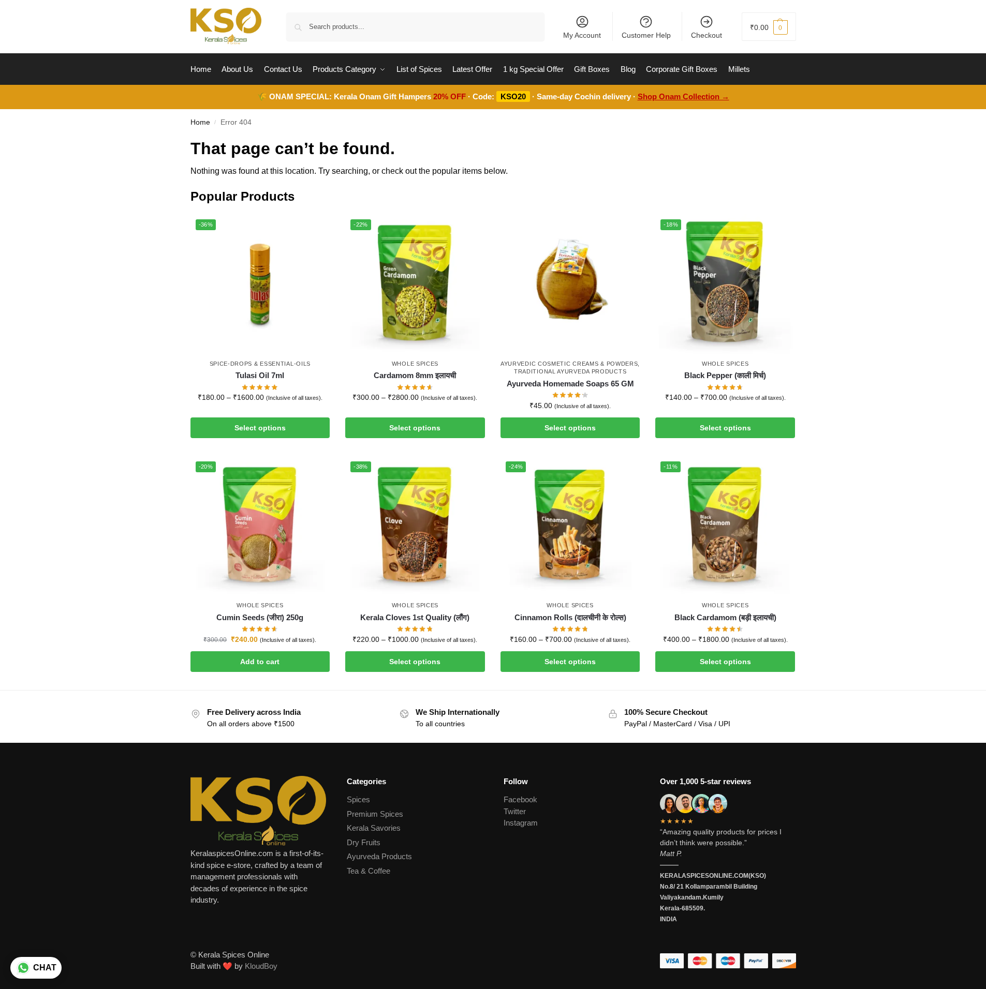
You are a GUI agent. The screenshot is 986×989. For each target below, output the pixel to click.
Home (200, 122)
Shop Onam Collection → (683, 96)
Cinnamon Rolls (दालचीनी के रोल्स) (570, 617)
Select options (260, 428)
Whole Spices (415, 364)
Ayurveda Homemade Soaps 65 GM (570, 383)
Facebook (520, 799)
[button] (769, 26)
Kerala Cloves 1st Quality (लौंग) (414, 617)
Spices (358, 799)
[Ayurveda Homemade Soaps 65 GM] (570, 284)
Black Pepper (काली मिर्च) (725, 375)
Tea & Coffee (368, 870)
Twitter (515, 811)
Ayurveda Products (379, 856)
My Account (582, 35)
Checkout (706, 35)
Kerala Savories (374, 827)
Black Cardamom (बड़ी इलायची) (725, 617)
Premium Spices (375, 814)
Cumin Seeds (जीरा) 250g (259, 617)
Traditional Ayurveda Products (570, 371)
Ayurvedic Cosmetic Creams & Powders (569, 364)
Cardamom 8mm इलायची (415, 375)
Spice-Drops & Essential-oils (260, 364)
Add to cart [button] (259, 661)
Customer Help (646, 35)
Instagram (521, 822)
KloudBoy (261, 966)
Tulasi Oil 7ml (260, 375)
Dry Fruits (363, 842)
